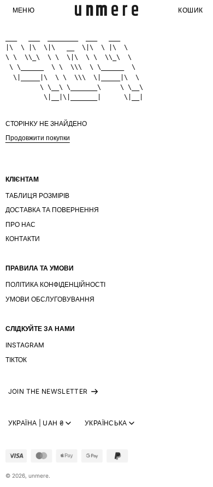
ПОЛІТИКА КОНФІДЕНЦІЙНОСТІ (55, 284)
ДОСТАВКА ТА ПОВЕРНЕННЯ (52, 210)
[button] (23, 10)
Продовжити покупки (37, 138)
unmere (38, 475)
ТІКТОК (16, 360)
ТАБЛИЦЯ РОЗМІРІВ (37, 195)
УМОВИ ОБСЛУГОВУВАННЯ (49, 299)
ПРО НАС (20, 224)
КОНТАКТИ (22, 239)
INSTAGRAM (24, 345)
